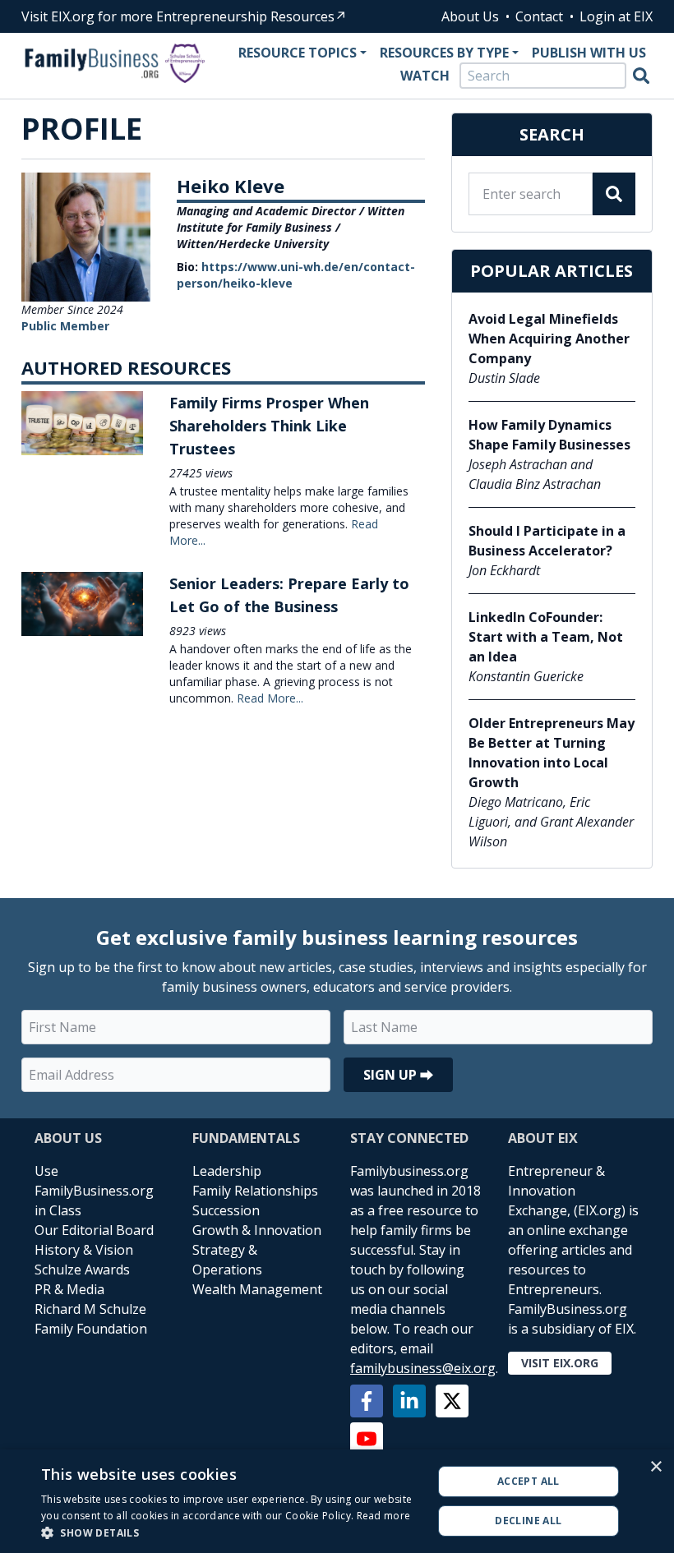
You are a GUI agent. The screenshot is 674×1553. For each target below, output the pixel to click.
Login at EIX (616, 16)
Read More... (270, 698)
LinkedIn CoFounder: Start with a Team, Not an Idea (546, 637)
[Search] (641, 75)
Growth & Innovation (256, 1230)
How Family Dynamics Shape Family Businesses (549, 435)
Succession (226, 1210)
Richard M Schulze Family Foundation (91, 1319)
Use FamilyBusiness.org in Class (94, 1190)
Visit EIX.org (559, 1363)
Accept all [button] (528, 1481)
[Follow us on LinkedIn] (409, 1401)
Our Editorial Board (94, 1230)
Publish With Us (589, 53)
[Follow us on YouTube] (366, 1438)
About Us (470, 16)
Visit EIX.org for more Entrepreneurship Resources (178, 16)
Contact (539, 16)
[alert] (337, 1501)
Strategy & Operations (227, 1260)
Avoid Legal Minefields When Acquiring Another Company (549, 338)
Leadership (226, 1171)
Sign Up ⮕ (398, 1075)
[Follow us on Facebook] (366, 1401)
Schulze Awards (82, 1269)
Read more (384, 1516)
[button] (231, 1532)
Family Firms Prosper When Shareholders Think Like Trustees (269, 426)
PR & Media (69, 1289)
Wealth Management (257, 1289)
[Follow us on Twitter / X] (452, 1401)
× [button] (655, 1467)
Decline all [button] (528, 1521)
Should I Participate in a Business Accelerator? (547, 541)
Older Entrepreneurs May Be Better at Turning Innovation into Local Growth (552, 752)
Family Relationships (255, 1191)
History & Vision (84, 1250)
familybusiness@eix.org (423, 1368)
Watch (425, 76)
